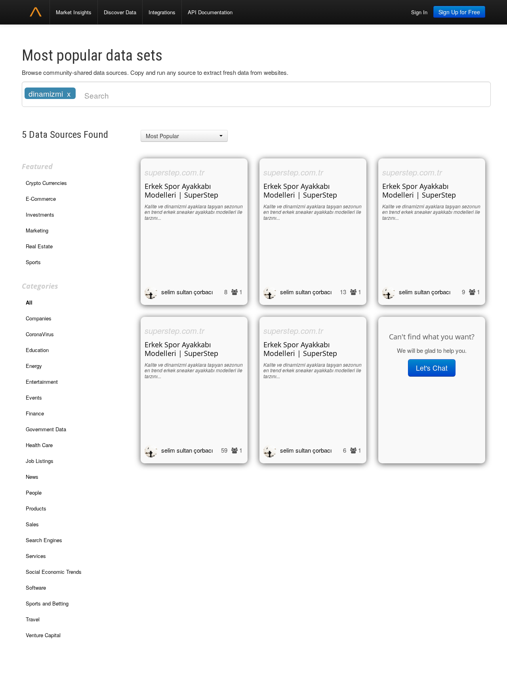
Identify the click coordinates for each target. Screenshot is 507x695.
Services (36, 556)
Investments (40, 214)
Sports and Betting (47, 603)
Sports (33, 262)
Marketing (37, 230)
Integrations (162, 12)
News (32, 476)
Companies (38, 318)
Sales (32, 524)
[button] (184, 136)
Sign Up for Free (459, 12)
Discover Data (120, 12)
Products (36, 508)
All (29, 302)
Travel (33, 619)
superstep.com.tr (174, 172)
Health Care (39, 445)
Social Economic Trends (54, 571)
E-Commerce (41, 198)
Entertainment (42, 381)
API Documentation (210, 12)
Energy (34, 365)
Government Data (46, 429)
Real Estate (39, 246)
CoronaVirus (40, 334)
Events (34, 397)
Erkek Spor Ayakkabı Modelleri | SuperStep (181, 190)
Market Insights (73, 12)
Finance (35, 413)
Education (37, 350)
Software (36, 587)
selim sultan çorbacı (187, 292)
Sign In (419, 12)
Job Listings (39, 461)
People (34, 492)
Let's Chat (432, 368)
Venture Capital (43, 635)
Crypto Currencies (46, 183)
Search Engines (44, 540)
